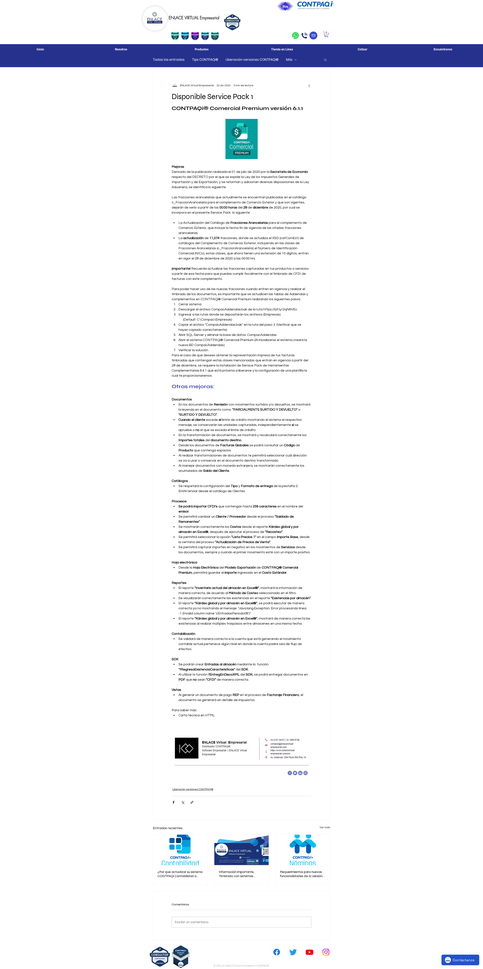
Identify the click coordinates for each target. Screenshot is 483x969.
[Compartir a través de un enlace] (192, 802)
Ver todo (325, 827)
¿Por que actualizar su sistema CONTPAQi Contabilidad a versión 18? (180, 874)
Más (289, 60)
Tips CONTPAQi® (205, 60)
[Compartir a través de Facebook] (173, 802)
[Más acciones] (309, 85)
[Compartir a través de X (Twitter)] (183, 802)
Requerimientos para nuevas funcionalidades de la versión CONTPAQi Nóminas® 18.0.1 (301, 874)
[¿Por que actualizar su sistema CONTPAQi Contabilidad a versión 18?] (180, 850)
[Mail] (313, 35)
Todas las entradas (169, 60)
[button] (326, 34)
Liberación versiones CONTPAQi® (252, 60)
